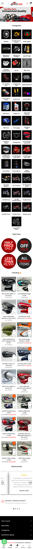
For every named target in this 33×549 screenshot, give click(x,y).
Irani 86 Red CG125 (24, 316)
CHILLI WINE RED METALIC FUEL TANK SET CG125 (24, 388)
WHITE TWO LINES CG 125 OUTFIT (8, 387)
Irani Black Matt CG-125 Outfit (8, 364)
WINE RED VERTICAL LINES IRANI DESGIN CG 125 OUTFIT (24, 435)
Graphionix (27, 543)
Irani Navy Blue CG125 (24, 364)
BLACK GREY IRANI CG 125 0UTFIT (8, 294)
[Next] (30, 483)
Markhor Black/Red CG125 (9, 434)
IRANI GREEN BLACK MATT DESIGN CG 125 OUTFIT (8, 341)
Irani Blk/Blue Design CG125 (24, 294)
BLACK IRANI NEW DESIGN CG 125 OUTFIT (9, 317)
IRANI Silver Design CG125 (24, 459)
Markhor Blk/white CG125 (24, 412)
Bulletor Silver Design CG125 (8, 459)
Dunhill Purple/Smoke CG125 (8, 412)
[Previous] (2, 483)
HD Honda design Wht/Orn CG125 (24, 340)
